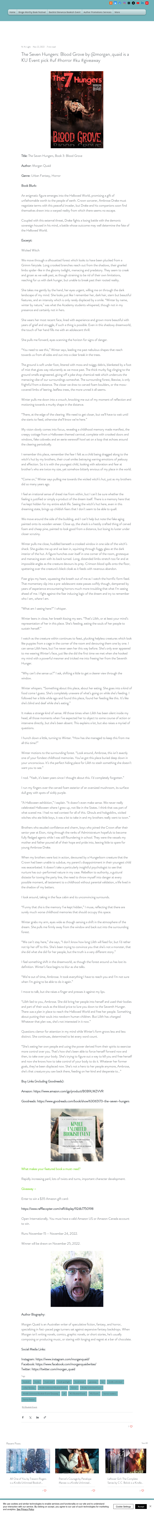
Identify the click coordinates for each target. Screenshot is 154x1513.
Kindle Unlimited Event (91, 1387)
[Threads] (128, 3)
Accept (141, 1506)
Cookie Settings (123, 1506)
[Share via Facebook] (22, 1417)
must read (49, 1381)
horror (74, 1387)
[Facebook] (119, 3)
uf (64, 1393)
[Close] (150, 1506)
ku (103, 1381)
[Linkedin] (142, 3)
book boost (79, 1381)
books (37, 1381)
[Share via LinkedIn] (37, 1417)
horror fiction (28, 1399)
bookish (26, 1381)
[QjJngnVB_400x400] (115, 3)
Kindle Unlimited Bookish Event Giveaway (40, 1393)
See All (145, 1443)
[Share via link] (44, 1417)
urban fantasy (28, 1387)
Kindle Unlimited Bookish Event (53, 1387)
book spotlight (64, 1381)
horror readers (110, 1393)
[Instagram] (124, 3)
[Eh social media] (146, 3)
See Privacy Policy (25, 1509)
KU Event (94, 1393)
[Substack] (110, 3)
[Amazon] (133, 3)
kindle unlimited (115, 1381)
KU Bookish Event (77, 1393)
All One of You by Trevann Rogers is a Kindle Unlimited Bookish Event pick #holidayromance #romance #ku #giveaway (28, 1481)
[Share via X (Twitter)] (30, 1417)
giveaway (93, 1381)
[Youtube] (137, 3)
